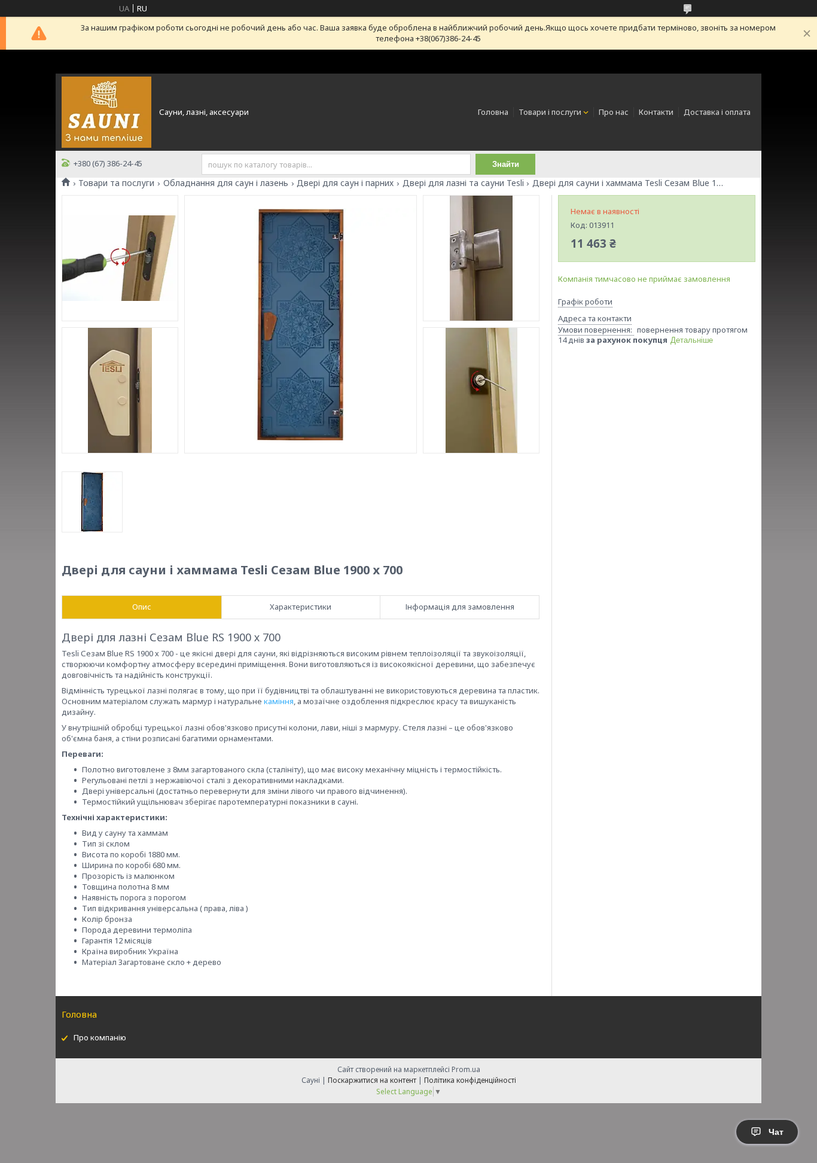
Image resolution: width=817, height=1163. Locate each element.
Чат (776, 1132)
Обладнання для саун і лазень (225, 183)
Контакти (656, 111)
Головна (493, 111)
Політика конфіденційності (470, 1080)
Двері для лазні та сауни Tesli (463, 183)
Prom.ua (466, 1069)
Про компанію (100, 1037)
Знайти (505, 164)
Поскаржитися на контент (372, 1080)
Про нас (614, 111)
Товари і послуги (550, 111)
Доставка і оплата (717, 111)
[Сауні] (106, 111)
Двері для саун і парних (345, 183)
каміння (279, 701)
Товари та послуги (116, 183)
